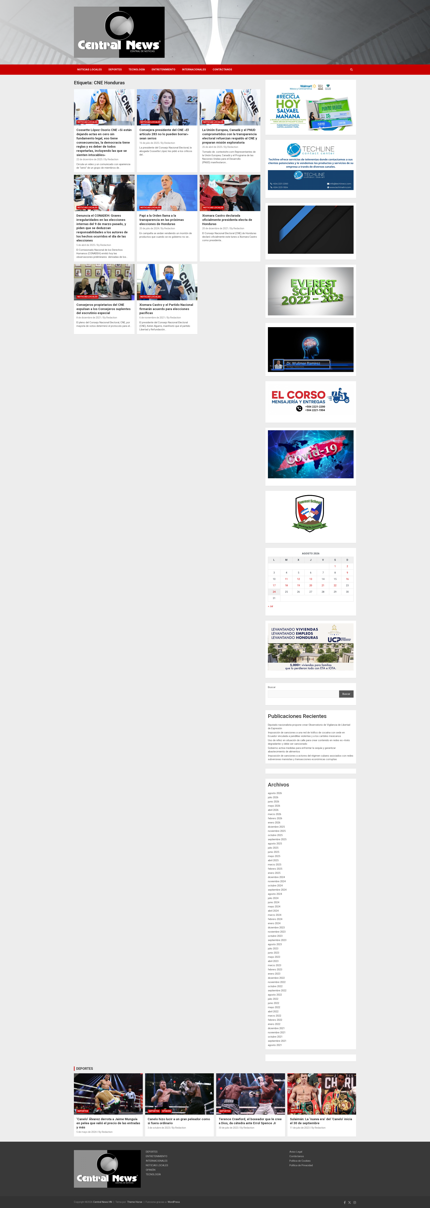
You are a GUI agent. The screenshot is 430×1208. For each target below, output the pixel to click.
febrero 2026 (275, 818)
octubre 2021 (275, 1036)
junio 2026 (273, 801)
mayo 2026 (274, 805)
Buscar (272, 687)
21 (323, 585)
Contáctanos (222, 69)
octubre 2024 (275, 885)
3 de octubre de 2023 (159, 1127)
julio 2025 (273, 847)
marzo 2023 (274, 965)
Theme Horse (134, 1201)
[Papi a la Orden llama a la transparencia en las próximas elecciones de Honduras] (167, 193)
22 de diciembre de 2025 (89, 159)
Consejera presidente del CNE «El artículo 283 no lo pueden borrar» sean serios (164, 134)
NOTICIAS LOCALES (89, 69)
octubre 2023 (275, 935)
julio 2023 (273, 948)
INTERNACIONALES (194, 69)
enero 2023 (274, 973)
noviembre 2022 (277, 982)
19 (298, 585)
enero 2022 (274, 1024)
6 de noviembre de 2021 (152, 317)
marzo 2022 (274, 1015)
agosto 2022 (275, 994)
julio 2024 (273, 898)
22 (335, 585)
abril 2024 (273, 910)
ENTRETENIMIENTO (163, 69)
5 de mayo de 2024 (86, 1132)
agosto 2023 (275, 944)
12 (298, 579)
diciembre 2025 (276, 826)
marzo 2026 (274, 814)
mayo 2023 (274, 956)
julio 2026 (273, 797)
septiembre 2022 (277, 990)
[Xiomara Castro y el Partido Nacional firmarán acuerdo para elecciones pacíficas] (167, 282)
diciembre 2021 (276, 1028)
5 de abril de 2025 (85, 245)
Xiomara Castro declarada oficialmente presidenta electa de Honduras (227, 220)
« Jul (270, 606)
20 (310, 585)
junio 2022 (273, 1003)
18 (286, 585)
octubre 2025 (275, 835)
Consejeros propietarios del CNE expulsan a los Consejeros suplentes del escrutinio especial (103, 309)
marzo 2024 (274, 914)
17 (274, 585)
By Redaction (111, 159)
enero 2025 (274, 872)
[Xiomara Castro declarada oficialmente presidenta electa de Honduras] (230, 193)
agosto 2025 (275, 843)
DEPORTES (115, 69)
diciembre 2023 (276, 927)
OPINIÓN (166, 1111)
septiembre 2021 (277, 1040)
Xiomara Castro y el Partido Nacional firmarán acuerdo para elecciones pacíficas (166, 309)
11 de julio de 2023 (300, 1127)
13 (310, 579)
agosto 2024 (275, 893)
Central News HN (102, 1201)
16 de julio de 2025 (149, 143)
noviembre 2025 (277, 830)
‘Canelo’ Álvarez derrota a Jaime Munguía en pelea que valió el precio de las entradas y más (108, 1123)
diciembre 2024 (276, 877)
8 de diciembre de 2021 (88, 317)
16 (347, 579)
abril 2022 (273, 1011)
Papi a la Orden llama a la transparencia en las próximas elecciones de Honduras (161, 220)
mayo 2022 (274, 1007)
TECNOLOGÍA (136, 69)
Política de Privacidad (301, 1165)
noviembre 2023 (277, 931)
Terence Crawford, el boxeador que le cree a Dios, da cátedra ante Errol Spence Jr (250, 1121)
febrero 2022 (275, 1019)
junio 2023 (273, 952)
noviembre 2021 (277, 1032)
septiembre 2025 (277, 839)
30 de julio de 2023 (228, 1127)
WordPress (174, 1201)
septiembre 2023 (277, 940)
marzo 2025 (274, 864)
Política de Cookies (300, 1160)
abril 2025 (273, 860)
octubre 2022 (275, 986)
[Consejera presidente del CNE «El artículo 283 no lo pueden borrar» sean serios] (167, 107)
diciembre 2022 (276, 977)
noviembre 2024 (277, 881)
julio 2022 (273, 998)
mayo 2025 (274, 856)
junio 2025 (273, 851)
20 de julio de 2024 (149, 228)
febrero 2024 (275, 919)
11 (286, 579)
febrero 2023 (275, 969)
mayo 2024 (274, 906)
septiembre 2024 (277, 889)
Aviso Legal (295, 1151)
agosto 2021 (275, 1045)
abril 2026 (273, 809)
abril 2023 (273, 961)
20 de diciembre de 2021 (215, 228)
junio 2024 (273, 902)
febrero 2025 (275, 868)
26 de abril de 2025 (212, 147)
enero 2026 (274, 822)
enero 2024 (274, 923)
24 (274, 591)
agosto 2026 (275, 793)
